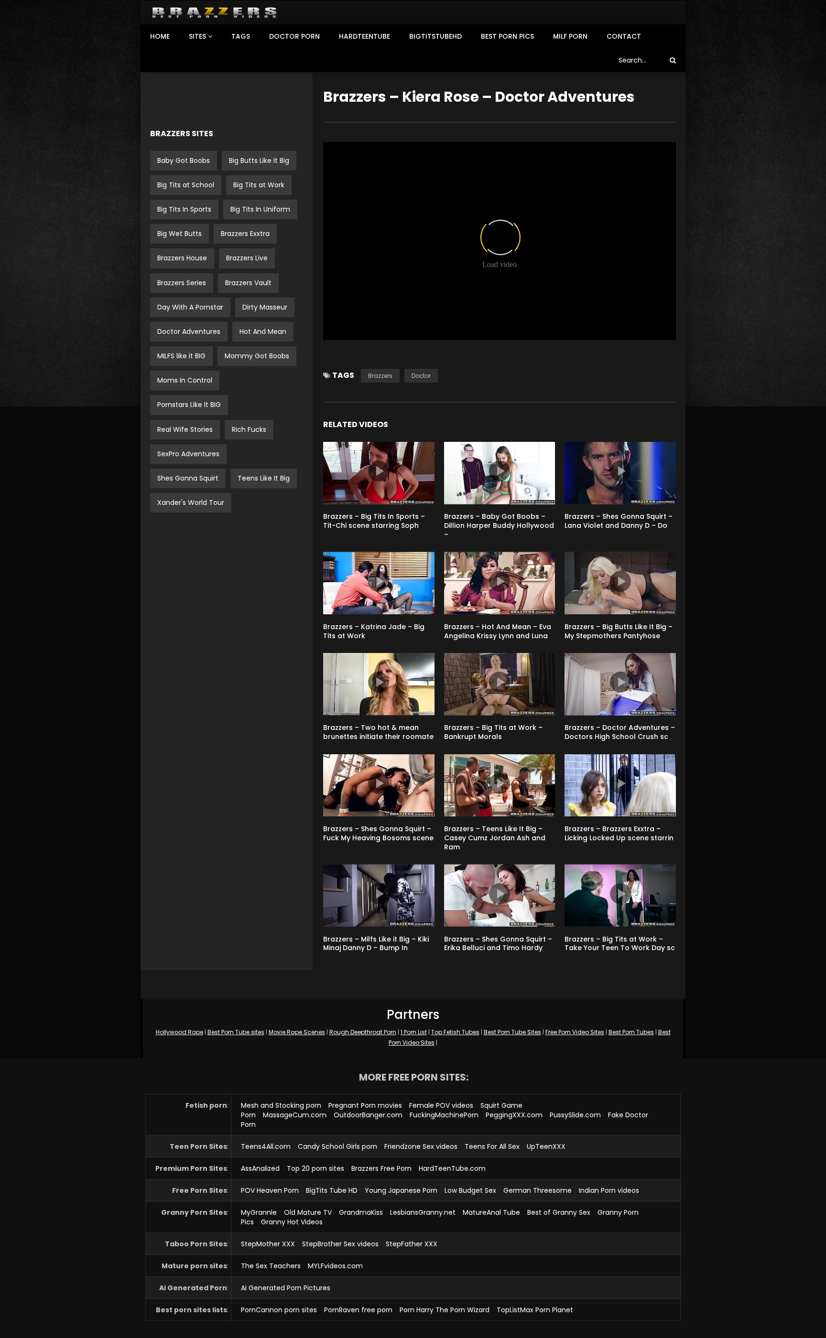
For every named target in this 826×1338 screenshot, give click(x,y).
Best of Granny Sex (558, 1212)
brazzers (380, 376)
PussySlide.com (575, 1115)
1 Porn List (414, 1032)
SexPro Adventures (188, 454)
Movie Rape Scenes (297, 1032)
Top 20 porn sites (315, 1168)
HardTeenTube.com (452, 1168)
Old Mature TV (308, 1212)
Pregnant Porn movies (365, 1105)
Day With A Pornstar (190, 307)
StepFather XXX (411, 1244)
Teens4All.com (266, 1146)
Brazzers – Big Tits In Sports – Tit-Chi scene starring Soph (374, 521)
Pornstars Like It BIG (189, 404)
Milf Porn (570, 36)
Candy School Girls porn (337, 1146)
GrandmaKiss (361, 1212)
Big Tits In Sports (184, 209)
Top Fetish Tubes (455, 1032)
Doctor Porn (294, 36)
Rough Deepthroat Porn (362, 1032)
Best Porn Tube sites (235, 1032)
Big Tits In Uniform (260, 209)
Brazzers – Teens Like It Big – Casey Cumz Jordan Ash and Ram (494, 838)
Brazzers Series (181, 283)
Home (160, 36)
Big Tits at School (185, 185)
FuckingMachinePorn (444, 1115)
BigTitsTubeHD (435, 36)
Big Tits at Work (258, 185)
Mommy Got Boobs (257, 356)
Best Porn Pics (507, 36)
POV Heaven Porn (270, 1190)
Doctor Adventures (188, 331)
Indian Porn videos (609, 1190)
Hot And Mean (262, 331)
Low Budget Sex (470, 1190)
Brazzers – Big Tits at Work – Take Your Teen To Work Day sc (620, 943)
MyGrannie (259, 1212)
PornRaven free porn (358, 1310)
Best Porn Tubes (631, 1032)
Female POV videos (441, 1105)
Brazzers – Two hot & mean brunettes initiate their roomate (378, 732)
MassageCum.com (294, 1115)
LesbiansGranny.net (423, 1212)
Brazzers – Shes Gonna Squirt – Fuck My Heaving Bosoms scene (378, 833)
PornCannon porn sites (279, 1310)
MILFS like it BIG (181, 356)
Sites (197, 36)
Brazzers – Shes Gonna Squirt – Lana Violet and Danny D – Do (619, 521)
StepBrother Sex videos (340, 1244)
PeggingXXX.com (514, 1115)
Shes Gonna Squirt (187, 478)
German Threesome (537, 1190)
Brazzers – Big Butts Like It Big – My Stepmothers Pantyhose (619, 631)
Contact (624, 36)
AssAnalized (260, 1168)
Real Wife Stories (185, 429)
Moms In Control (184, 380)
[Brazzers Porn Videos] (214, 13)
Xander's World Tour (190, 502)
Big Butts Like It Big (259, 160)
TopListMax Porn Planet (535, 1310)
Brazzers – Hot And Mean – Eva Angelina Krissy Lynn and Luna (497, 631)
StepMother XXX (268, 1244)
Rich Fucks (249, 429)
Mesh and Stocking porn (281, 1105)
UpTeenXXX (546, 1146)
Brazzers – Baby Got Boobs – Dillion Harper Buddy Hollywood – (499, 525)
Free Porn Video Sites (574, 1032)
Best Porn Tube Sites (512, 1032)
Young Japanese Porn (401, 1190)
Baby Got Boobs (183, 160)
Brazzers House (182, 258)
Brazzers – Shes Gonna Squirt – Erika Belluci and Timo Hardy (498, 943)
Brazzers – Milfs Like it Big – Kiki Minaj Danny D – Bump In (376, 943)
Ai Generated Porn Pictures (285, 1288)
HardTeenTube (364, 36)
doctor (421, 376)
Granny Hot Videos (292, 1222)
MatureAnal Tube (491, 1212)
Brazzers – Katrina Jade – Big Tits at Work (373, 631)
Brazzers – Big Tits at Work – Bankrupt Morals (493, 732)
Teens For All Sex (492, 1146)
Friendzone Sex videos (420, 1146)
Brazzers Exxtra (245, 233)
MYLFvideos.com (335, 1266)
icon (378, 471)
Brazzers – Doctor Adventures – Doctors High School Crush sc (620, 732)
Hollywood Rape (179, 1032)
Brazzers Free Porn (381, 1168)
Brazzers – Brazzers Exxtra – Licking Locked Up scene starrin (619, 833)
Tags (240, 36)
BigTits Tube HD (332, 1190)
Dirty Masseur (264, 307)
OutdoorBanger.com (368, 1115)
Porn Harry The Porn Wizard (444, 1310)
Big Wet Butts (179, 233)
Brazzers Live (247, 258)
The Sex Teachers (271, 1266)
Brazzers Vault (248, 283)
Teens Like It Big (264, 478)
